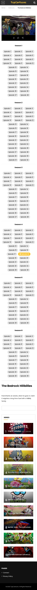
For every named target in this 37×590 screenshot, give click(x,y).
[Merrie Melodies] (18, 428)
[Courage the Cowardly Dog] (18, 510)
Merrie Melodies (14, 431)
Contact (6, 573)
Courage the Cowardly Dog (19, 513)
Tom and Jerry (14, 458)
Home (3, 8)
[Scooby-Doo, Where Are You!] (18, 469)
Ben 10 (10, 541)
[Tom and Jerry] (18, 456)
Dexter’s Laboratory (16, 499)
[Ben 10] (18, 538)
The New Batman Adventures (20, 554)
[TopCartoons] (18, 2)
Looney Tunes (13, 445)
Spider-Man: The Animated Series (22, 527)
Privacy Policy (8, 576)
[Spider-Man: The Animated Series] (18, 524)
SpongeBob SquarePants (18, 486)
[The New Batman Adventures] (18, 552)
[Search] (34, 2)
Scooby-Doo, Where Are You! (20, 472)
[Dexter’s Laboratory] (18, 497)
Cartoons (11, 8)
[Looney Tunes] (18, 442)
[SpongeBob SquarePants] (18, 483)
